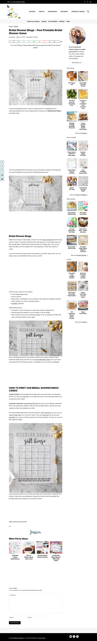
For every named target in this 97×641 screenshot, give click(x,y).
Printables (52, 11)
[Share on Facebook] (24, 41)
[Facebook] (84, 2)
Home (11, 26)
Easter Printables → (82, 195)
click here (26, 396)
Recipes (32, 11)
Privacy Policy (41, 638)
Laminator (15, 303)
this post (56, 362)
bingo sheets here (48, 239)
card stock (48, 412)
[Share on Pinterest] (44, 41)
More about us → (77, 62)
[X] (87, 2)
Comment (13, 595)
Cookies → (84, 322)
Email (30, 617)
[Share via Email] (34, 41)
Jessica (13, 37)
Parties (16, 26)
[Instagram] (90, 2)
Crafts (42, 11)
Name (12, 617)
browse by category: (33, 21)
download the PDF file (30, 403)
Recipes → (85, 133)
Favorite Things (78, 11)
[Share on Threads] (54, 41)
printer (16, 415)
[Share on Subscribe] (2, 175)
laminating (12, 417)
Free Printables (53, 21)
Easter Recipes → (82, 255)
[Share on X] (13, 41)
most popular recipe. (18, 2)
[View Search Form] (88, 11)
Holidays (64, 11)
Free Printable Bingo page (42, 359)
